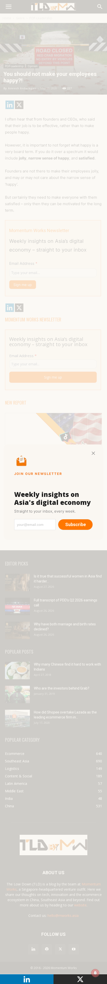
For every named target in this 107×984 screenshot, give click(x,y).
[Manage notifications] (95, 973)
